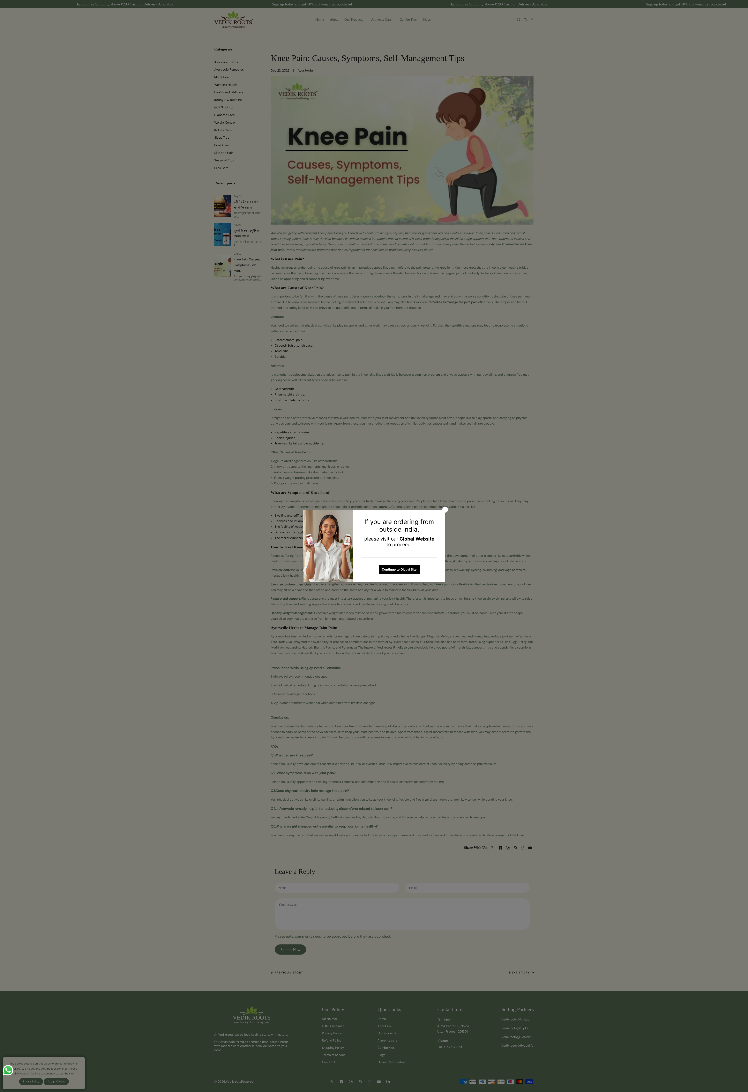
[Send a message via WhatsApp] (8, 1070)
